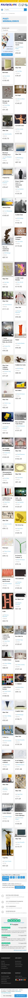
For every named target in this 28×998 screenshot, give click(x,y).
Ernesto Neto (7, 346)
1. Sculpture (18, 683)
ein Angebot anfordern (7, 54)
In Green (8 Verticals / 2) (18, 556)
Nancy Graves (7, 551)
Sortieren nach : (6, 28)
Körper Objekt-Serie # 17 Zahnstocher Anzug (19, 184)
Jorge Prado (7, 502)
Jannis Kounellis (8, 134)
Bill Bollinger (20, 157)
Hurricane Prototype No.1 (6, 153)
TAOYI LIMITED (18, 976)
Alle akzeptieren (20, 995)
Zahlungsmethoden (5, 964)
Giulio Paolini (7, 691)
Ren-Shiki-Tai (19, 636)
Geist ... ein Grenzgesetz (18, 499)
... (23, 877)
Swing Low (5, 737)
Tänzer (17, 339)
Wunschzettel (18, 963)
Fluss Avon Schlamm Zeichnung (5, 367)
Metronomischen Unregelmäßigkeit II (7, 474)
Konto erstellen (18, 966)
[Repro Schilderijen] (21, 979)
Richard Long (7, 371)
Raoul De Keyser (21, 394)
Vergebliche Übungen (18, 238)
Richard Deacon (20, 764)
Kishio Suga (20, 639)
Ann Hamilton (20, 189)
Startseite (3, 13)
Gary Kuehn (7, 76)
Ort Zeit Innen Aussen (19, 43)
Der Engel (18, 95)
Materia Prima (6, 207)
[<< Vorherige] (6, 877)
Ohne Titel (18, 67)
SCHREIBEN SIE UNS (20, 887)
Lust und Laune (19, 125)
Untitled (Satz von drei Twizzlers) (7, 499)
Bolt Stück (5, 72)
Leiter (4, 611)
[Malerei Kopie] (18, 979)
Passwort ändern (19, 964)
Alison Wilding (7, 663)
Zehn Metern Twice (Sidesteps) (19, 814)
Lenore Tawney (7, 861)
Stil (6, 13)
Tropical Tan (5, 177)
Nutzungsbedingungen (6, 983)
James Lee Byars (21, 98)
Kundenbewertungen (5, 978)
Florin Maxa (7, 105)
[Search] (25, 9)
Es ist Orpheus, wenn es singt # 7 (19, 761)
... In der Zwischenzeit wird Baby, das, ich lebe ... (7, 341)
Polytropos (5, 547)
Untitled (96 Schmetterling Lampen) (6, 636)
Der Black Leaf (19, 599)
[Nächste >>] (5, 879)
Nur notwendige (7, 995)
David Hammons (8, 304)
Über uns (3, 963)
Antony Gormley (21, 664)
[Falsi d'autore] (16, 979)
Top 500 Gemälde (5, 976)
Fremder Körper (6, 660)
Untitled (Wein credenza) (6, 761)
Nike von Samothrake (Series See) (5, 248)
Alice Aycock (20, 282)
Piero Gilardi (20, 129)
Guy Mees (19, 71)
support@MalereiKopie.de (21, 978)
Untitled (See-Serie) (20, 365)
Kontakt (3, 961)
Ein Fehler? (18, 390)
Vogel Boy (5, 857)
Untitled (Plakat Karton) (6, 688)
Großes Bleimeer (6, 813)
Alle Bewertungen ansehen (20, 950)
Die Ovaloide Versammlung (6, 449)
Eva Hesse (6, 478)
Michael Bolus (20, 687)
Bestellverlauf (18, 961)
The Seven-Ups (19, 525)
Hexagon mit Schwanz (5, 102)
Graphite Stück (19, 711)
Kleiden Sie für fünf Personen (6, 580)
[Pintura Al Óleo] (25, 979)
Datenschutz (4, 981)
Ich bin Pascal (6, 423)
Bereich (17, 661)
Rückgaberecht (4, 968)
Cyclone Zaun (19, 214)
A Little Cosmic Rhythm (19, 278)
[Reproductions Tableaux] (19, 979)
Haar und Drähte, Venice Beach (20, 422)
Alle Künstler (4, 979)
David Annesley (7, 740)
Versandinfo (4, 966)
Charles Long (7, 403)
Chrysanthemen (19, 578)
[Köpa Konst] (23, 979)
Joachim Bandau (20, 343)
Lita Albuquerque (8, 211)
